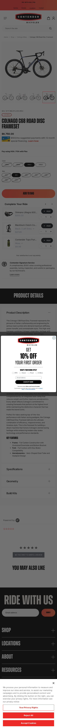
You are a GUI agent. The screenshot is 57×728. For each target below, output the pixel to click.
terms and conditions (30, 389)
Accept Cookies (28, 723)
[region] (28, 703)
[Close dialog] (53, 337)
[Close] (53, 683)
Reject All (28, 715)
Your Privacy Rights (28, 707)
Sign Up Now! (28, 382)
